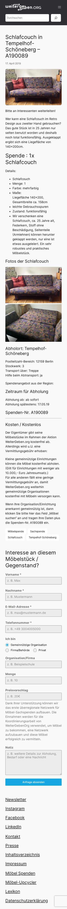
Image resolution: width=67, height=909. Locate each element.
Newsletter (15, 799)
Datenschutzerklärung (26, 900)
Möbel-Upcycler (20, 882)
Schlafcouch (15, 537)
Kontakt (12, 836)
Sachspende (37, 531)
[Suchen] (56, 18)
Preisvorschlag (16, 690)
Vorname (13, 574)
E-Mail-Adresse (18, 606)
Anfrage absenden (33, 782)
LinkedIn (13, 826)
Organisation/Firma (20, 658)
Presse (12, 845)
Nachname (14, 590)
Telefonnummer (18, 622)
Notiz (9, 747)
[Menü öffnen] (59, 7)
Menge (10, 674)
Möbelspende (16, 531)
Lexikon (12, 891)
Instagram (15, 808)
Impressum (16, 863)
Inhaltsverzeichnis (22, 854)
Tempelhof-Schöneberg (42, 537)
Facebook (15, 817)
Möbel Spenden (20, 873)
